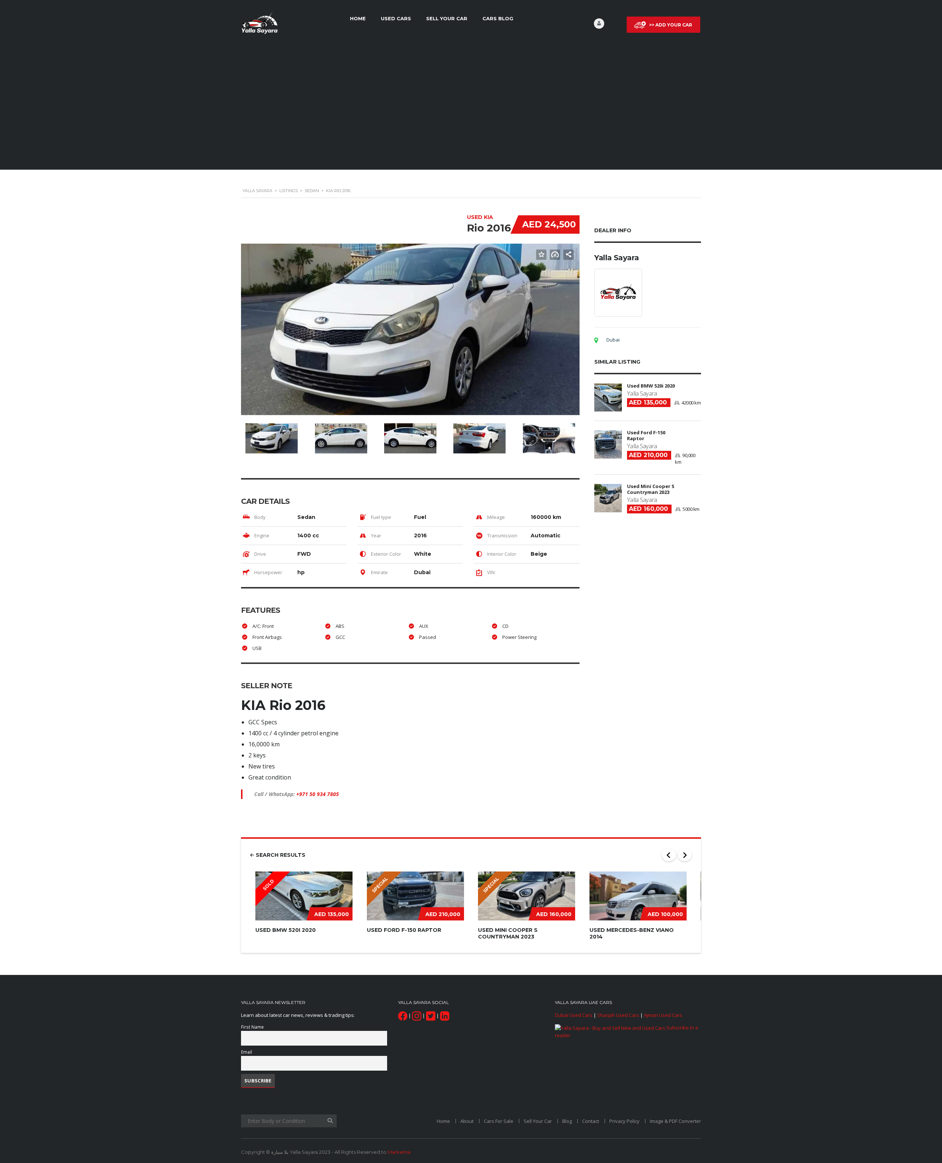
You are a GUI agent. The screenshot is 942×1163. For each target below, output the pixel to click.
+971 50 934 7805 (317, 794)
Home (358, 18)
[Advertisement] (471, 107)
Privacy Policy (624, 1121)
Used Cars (396, 18)
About (467, 1121)
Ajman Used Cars (663, 1015)
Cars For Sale (498, 1121)
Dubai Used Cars (573, 1015)
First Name (252, 1027)
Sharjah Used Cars (618, 1015)
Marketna (399, 1152)
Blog (567, 1121)
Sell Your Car (446, 18)
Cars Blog (497, 18)
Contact (590, 1121)
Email (246, 1052)
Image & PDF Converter (675, 1121)
